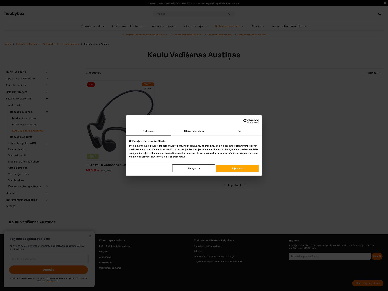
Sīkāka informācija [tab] (194, 131)
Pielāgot (191, 168)
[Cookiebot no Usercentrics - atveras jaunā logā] (245, 121)
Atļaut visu (237, 168)
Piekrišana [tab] (148, 131)
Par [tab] (239, 131)
